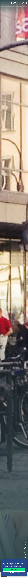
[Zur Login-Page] (26, 3)
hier (21, 566)
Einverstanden (14, 569)
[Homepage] (14, 3)
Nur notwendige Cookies (14, 572)
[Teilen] (25, 557)
